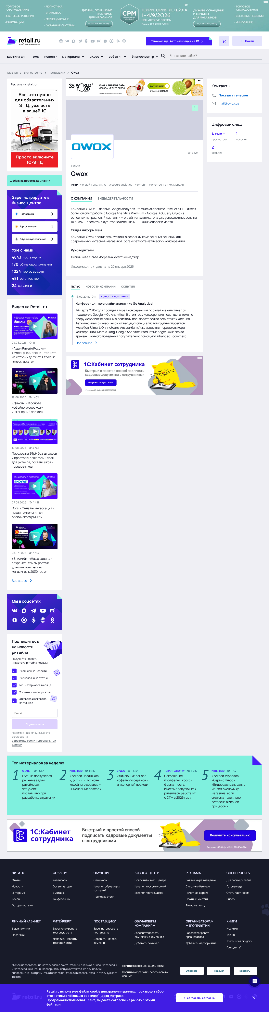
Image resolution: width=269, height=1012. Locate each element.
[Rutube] (99, 41)
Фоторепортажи (22, 905)
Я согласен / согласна (199, 997)
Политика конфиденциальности (143, 966)
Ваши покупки (21, 928)
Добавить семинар (146, 943)
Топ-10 (230, 935)
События (61, 873)
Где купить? (233, 947)
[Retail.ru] (29, 41)
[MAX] (74, 41)
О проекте (191, 970)
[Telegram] (80, 41)
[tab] (81, 199)
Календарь (60, 880)
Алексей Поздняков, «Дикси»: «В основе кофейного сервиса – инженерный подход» (85, 782)
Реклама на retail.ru (23, 84)
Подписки (18, 935)
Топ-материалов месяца (35, 685)
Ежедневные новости (33, 671)
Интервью (18, 893)
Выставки (59, 893)
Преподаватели (104, 896)
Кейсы (16, 899)
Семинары (100, 880)
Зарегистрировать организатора (198, 935)
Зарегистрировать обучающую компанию (149, 935)
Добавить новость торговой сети (65, 940)
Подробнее (84, 343)
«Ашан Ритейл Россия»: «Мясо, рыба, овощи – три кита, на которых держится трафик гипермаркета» (34, 355)
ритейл (141, 184)
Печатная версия (197, 893)
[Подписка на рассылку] (61, 41)
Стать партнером (237, 893)
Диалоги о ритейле (238, 880)
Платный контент (197, 899)
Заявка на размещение (201, 880)
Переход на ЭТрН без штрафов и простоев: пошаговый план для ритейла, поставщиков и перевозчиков (34, 460)
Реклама (193, 873)
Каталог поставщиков (148, 893)
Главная (12, 72)
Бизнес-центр (33, 72)
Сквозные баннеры (198, 886)
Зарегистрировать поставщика (106, 930)
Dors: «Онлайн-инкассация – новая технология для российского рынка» (33, 512)
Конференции (61, 899)
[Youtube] (93, 41)
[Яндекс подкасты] (111, 41)
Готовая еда (234, 886)
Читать (18, 873)
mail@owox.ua (229, 103)
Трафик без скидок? (239, 941)
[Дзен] (105, 41)
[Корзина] (224, 41)
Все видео (19, 580)
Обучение (102, 873)
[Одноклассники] (86, 41)
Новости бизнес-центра (150, 880)
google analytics (121, 184)
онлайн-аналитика (94, 184)
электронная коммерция (167, 184)
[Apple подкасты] (124, 41)
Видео (230, 899)
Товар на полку (195, 905)
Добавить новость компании (105, 940)
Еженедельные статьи (33, 678)
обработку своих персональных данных (34, 742)
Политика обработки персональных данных (145, 974)
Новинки (232, 928)
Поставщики (57, 72)
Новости (17, 886)
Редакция (218, 970)
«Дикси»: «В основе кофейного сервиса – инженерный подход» (28, 407)
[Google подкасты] (118, 41)
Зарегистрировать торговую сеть (65, 930)
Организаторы (62, 886)
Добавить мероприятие (201, 943)
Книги (231, 921)
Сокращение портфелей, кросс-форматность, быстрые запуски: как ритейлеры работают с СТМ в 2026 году (180, 787)
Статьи (16, 880)
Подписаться (35, 724)
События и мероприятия (35, 692)
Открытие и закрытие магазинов (32, 701)
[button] (73, 56)
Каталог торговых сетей (150, 886)
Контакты (244, 970)
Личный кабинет (26, 921)
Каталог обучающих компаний (107, 888)
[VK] (67, 41)
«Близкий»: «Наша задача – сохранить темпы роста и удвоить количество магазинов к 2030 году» (32, 565)
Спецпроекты (238, 873)
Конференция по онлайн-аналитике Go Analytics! (114, 303)
